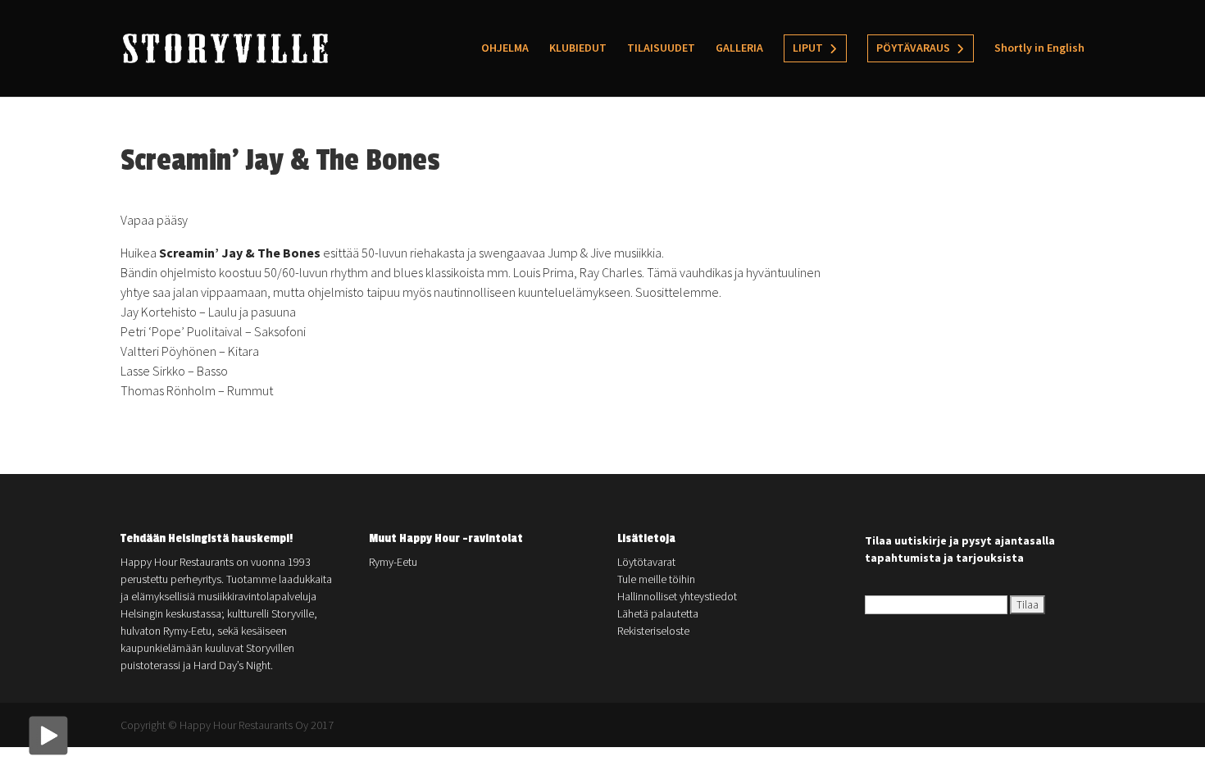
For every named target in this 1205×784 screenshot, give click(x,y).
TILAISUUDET (661, 48)
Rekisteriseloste (653, 630)
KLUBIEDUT (578, 48)
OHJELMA (505, 48)
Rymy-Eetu (393, 561)
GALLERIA (739, 48)
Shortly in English (1039, 48)
